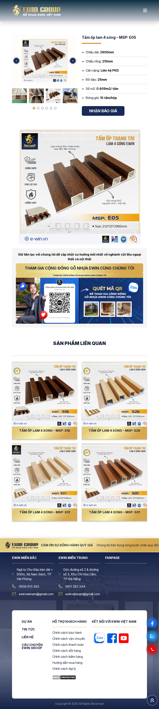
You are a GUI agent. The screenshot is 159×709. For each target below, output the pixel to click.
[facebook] (112, 638)
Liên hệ (28, 637)
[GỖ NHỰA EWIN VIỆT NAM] (36, 15)
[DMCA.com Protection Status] (64, 678)
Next (72, 60)
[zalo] (99, 638)
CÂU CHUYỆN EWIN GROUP (32, 646)
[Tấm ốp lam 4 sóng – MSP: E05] (44, 60)
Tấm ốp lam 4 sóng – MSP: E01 (44, 512)
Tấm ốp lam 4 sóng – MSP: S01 (114, 512)
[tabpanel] (53, 95)
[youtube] (124, 638)
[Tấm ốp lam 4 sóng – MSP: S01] (114, 475)
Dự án (27, 621)
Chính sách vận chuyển (68, 639)
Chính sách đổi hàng (66, 651)
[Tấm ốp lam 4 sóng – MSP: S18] (44, 394)
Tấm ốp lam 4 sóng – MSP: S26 (114, 430)
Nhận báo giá (103, 111)
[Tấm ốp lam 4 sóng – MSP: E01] (44, 475)
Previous (16, 60)
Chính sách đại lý (64, 669)
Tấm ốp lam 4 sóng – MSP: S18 (44, 430)
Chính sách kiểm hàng (67, 657)
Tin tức (28, 629)
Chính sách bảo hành (67, 633)
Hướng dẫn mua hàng (67, 663)
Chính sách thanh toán (68, 645)
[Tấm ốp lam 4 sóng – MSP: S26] (114, 394)
